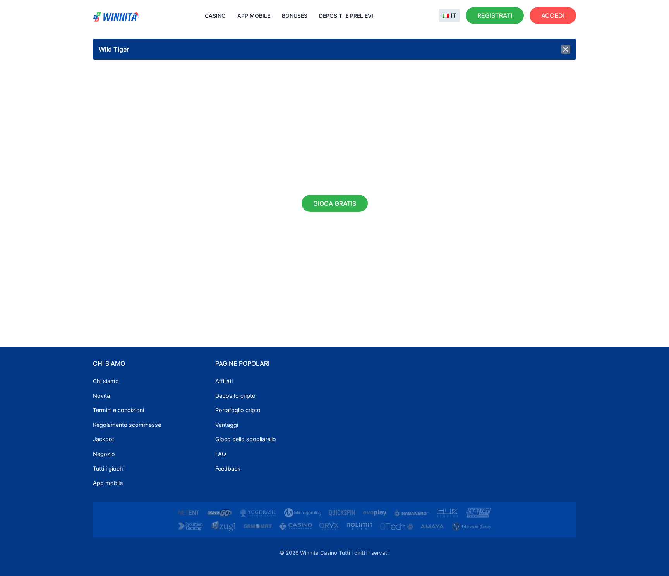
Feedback (227, 468)
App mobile (253, 15)
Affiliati (224, 381)
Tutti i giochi (108, 468)
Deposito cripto (235, 395)
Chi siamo (106, 381)
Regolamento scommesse (127, 424)
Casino (215, 15)
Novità (101, 395)
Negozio (104, 453)
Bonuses (294, 15)
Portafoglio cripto (238, 410)
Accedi (552, 15)
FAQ (220, 453)
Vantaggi (226, 424)
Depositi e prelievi (346, 15)
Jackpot (103, 439)
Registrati (494, 15)
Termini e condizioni (118, 410)
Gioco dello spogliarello (245, 439)
